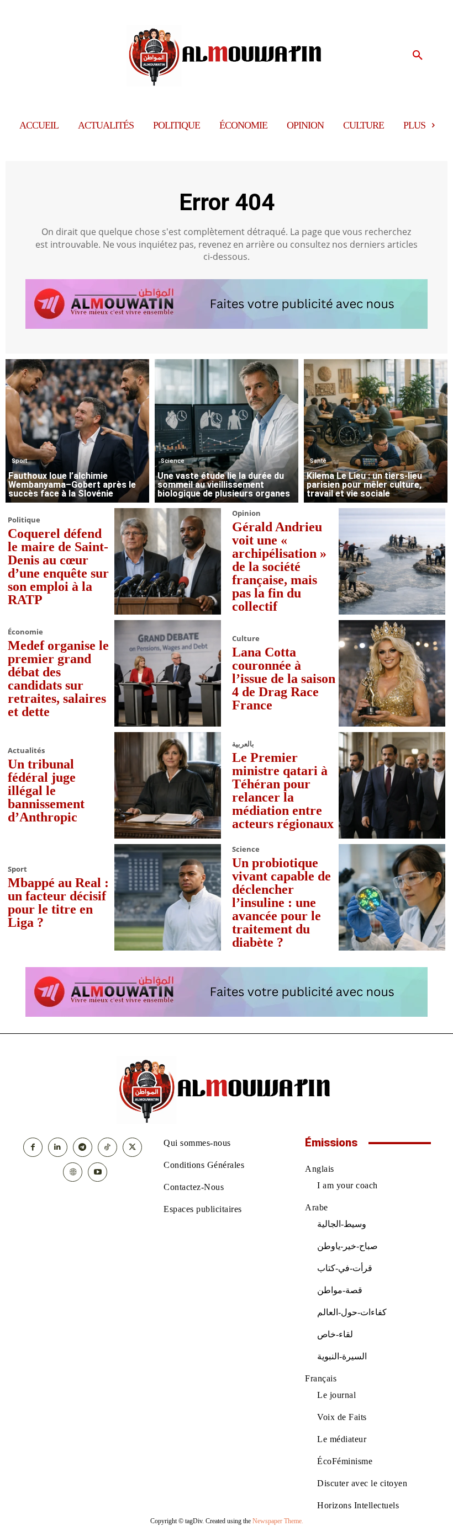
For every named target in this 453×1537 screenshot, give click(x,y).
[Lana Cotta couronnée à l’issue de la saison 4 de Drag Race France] (392, 673)
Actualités (26, 750)
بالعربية (243, 744)
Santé (318, 461)
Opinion (246, 513)
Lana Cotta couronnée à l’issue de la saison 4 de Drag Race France (283, 678)
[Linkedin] (57, 1147)
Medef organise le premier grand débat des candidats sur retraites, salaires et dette (58, 678)
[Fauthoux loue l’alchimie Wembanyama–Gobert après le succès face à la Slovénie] (77, 431)
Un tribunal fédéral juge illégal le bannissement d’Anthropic (46, 790)
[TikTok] (107, 1147)
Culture (246, 638)
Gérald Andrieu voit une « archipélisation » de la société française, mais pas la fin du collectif (279, 566)
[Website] (72, 1172)
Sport (19, 461)
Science (173, 461)
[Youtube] (97, 1172)
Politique (24, 520)
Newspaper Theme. (277, 1521)
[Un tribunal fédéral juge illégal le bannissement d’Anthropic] (167, 785)
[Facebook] (33, 1147)
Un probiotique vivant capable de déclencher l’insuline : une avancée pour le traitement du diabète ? (281, 902)
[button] (417, 55)
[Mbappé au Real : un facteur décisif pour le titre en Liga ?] (167, 897)
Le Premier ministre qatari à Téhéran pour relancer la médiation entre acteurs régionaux (283, 790)
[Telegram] (82, 1147)
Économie (25, 632)
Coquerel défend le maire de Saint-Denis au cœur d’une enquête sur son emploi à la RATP (58, 566)
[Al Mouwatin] (227, 56)
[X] (132, 1147)
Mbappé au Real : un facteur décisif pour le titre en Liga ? (58, 903)
